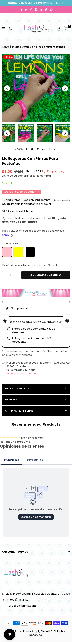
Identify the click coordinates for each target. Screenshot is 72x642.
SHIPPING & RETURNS (19, 411)
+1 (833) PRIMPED (18, 600)
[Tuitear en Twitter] (32, 149)
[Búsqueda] (11, 28)
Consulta (53, 265)
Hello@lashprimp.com (21, 606)
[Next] (65, 88)
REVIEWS (11, 400)
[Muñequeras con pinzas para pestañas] (26, 133)
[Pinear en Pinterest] (37, 149)
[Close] (56, 625)
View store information (21, 373)
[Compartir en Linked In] (43, 149)
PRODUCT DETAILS (17, 388)
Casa (5, 46)
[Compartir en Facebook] (26, 149)
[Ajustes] (58, 28)
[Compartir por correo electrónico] (54, 149)
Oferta (8, 57)
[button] (66, 28)
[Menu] (3, 28)
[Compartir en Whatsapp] (48, 149)
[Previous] (7, 88)
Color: (10, 243)
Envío (5, 176)
